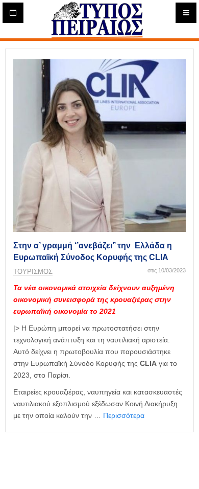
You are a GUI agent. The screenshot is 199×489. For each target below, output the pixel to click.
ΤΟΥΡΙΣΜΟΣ (33, 271)
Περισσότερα (123, 415)
